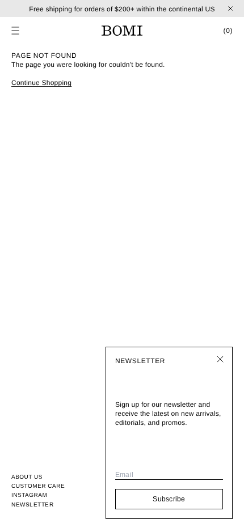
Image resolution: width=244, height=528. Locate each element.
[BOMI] (122, 30)
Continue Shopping (41, 83)
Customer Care (38, 486)
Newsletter (32, 504)
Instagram (29, 495)
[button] (15, 31)
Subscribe (169, 499)
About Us (27, 477)
